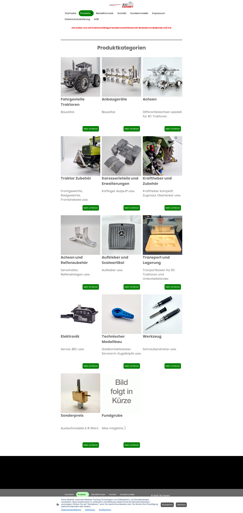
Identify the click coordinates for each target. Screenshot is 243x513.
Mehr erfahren (91, 128)
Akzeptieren (167, 505)
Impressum (90, 510)
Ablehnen (181, 505)
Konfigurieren (105, 510)
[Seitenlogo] (121, 4)
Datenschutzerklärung (71, 510)
